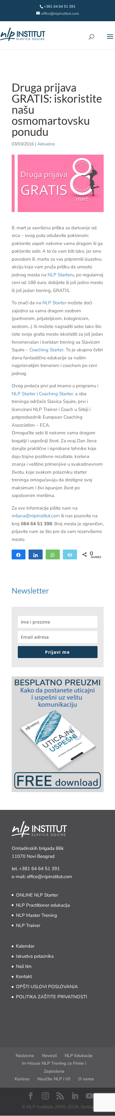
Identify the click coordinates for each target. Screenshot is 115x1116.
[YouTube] (89, 1096)
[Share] (18, 554)
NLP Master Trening (36, 915)
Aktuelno (46, 144)
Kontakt (24, 976)
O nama (86, 1079)
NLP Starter (54, 303)
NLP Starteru (61, 275)
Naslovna (25, 1056)
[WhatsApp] (52, 554)
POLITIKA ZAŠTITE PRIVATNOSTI (51, 997)
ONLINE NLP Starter (37, 895)
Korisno (22, 1079)
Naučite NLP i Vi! (53, 1079)
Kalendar (25, 946)
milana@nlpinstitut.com (36, 516)
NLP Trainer (28, 925)
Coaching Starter (46, 350)
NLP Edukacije (79, 1056)
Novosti (49, 1056)
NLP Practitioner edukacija (43, 905)
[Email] (70, 554)
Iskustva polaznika (35, 956)
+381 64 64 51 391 (39, 869)
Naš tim (24, 966)
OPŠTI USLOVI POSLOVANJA (47, 987)
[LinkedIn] (75, 1096)
